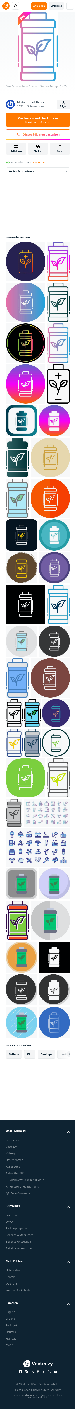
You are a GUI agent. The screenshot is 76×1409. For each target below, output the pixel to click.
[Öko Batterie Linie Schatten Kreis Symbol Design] (21, 779)
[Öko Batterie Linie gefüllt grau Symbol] (32, 1069)
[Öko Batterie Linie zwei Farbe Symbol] (17, 1174)
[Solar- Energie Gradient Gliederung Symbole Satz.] (29, 1210)
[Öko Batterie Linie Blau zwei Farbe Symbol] (17, 922)
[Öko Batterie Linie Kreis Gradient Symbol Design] (25, 261)
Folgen (63, 106)
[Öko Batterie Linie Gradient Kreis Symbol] (25, 343)
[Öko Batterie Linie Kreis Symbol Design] (20, 1099)
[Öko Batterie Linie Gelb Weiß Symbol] (25, 710)
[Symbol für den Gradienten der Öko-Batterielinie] (17, 384)
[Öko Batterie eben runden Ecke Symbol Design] (21, 1280)
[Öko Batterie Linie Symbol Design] (17, 547)
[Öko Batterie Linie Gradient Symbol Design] (17, 302)
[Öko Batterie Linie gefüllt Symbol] (14, 1040)
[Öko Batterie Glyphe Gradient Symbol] (50, 588)
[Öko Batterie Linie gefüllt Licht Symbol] (17, 669)
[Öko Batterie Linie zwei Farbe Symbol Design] (14, 1069)
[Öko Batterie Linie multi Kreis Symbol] (21, 845)
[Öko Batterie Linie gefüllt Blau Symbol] (50, 963)
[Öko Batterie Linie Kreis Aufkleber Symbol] (21, 812)
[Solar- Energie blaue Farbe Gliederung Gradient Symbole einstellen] (37, 1244)
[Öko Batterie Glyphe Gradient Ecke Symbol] (46, 543)
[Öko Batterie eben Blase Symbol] (21, 1313)
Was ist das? (39, 162)
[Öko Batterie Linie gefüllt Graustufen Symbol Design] (38, 1169)
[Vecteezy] (6, 6)
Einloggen (56, 5)
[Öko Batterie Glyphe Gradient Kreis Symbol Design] (21, 584)
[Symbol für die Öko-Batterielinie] (54, 999)
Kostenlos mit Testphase (38, 120)
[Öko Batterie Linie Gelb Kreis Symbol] (25, 628)
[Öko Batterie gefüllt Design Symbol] (50, 1317)
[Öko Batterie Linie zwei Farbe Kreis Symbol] (38, 1040)
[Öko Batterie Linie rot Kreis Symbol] (21, 747)
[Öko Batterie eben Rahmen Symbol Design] (25, 1358)
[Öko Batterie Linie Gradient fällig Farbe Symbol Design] (25, 424)
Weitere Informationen (21, 171)
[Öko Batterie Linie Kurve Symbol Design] (25, 1134)
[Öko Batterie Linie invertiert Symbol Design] (25, 882)
